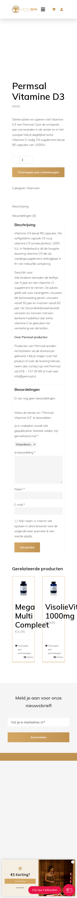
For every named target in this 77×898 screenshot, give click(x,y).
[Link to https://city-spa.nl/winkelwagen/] (54, 9)
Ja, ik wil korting (20, 881)
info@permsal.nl (25, 376)
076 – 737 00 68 (30, 371)
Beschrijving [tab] (20, 206)
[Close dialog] (72, 862)
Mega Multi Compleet (32, 615)
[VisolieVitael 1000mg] (53, 587)
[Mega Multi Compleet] (23, 587)
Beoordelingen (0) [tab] (24, 216)
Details (29, 657)
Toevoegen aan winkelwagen (38, 172)
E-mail (19, 504)
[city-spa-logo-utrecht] (24, 7)
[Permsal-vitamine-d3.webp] (38, 45)
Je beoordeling (24, 452)
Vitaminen (33, 188)
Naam (19, 489)
